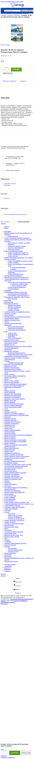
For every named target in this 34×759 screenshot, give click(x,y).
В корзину (14, 752)
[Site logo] (17, 7)
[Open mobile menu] (2, 10)
